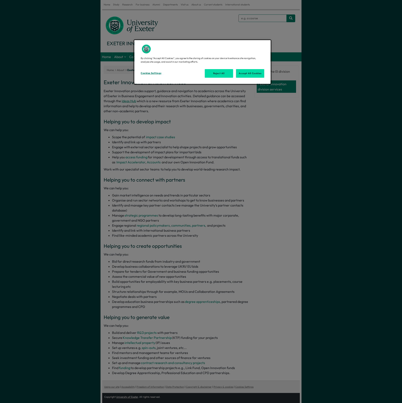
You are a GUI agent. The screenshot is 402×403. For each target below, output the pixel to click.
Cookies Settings (151, 73)
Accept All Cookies (250, 73)
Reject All (219, 73)
